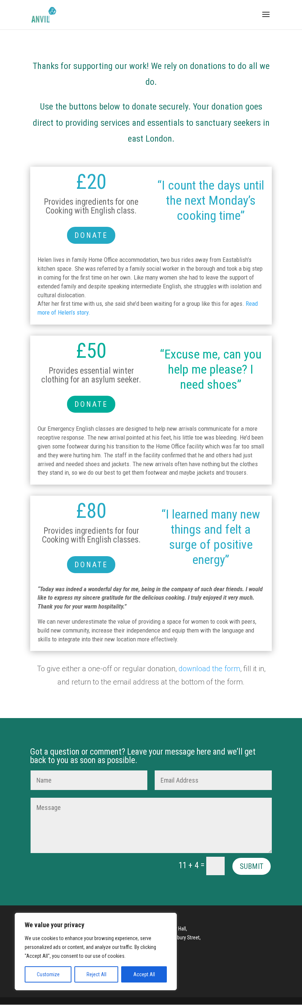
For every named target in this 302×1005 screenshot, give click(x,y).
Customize (48, 974)
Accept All (144, 974)
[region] (96, 951)
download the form (209, 668)
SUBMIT (251, 866)
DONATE (91, 235)
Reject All (96, 974)
